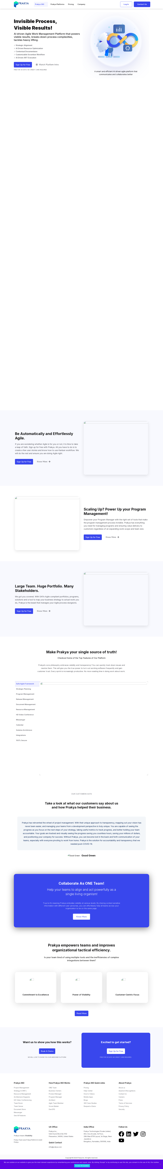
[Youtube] (121, 1140)
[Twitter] (136, 1134)
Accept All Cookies (82, 1166)
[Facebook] (121, 1134)
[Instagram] (143, 1134)
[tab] (27, 683)
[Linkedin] (128, 1134)
